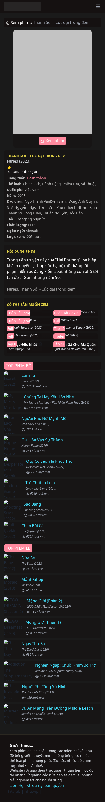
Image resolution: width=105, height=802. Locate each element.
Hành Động (51, 183)
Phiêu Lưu (71, 183)
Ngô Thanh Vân (37, 201)
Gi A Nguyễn (17, 207)
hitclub (14, 791)
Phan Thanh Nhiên (72, 207)
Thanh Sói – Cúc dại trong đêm (36, 155)
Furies (12, 289)
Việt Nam (32, 189)
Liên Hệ (16, 785)
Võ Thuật (88, 183)
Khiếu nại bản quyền (45, 785)
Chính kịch (31, 183)
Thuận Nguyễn (55, 213)
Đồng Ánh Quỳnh (83, 201)
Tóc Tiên (76, 213)
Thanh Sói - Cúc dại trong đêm (48, 289)
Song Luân (32, 213)
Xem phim (54, 140)
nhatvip (32, 791)
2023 (24, 161)
